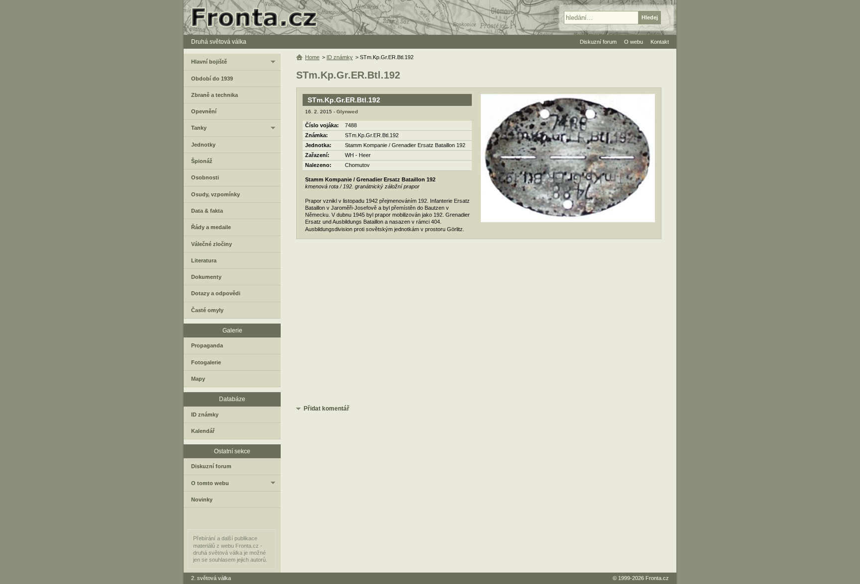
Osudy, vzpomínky (215, 194)
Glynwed (347, 111)
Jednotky (203, 145)
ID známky (339, 57)
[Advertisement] (478, 323)
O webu (633, 42)
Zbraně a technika (214, 95)
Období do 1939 (212, 79)
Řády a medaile (211, 227)
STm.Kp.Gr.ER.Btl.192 (344, 100)
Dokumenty (206, 277)
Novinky (202, 499)
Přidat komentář (326, 408)
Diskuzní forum (211, 466)
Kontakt (659, 42)
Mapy (198, 379)
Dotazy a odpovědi (215, 293)
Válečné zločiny (211, 244)
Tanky (199, 128)
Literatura (203, 260)
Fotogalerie (206, 362)
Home (312, 57)
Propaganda (207, 345)
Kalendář (203, 431)
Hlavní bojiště (209, 62)
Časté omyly (207, 310)
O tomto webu (210, 483)
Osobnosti (205, 177)
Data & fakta (207, 211)
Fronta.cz (657, 578)
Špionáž (202, 161)
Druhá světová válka (218, 41)
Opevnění (203, 111)
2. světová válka (211, 578)
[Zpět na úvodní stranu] (258, 17)
